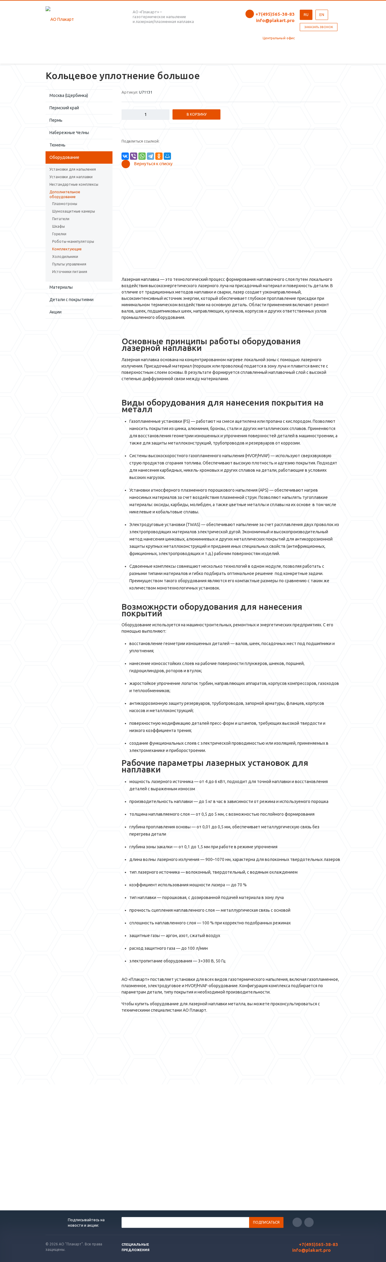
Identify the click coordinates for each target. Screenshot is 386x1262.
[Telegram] (150, 156)
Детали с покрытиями (71, 299)
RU (306, 15)
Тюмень (57, 145)
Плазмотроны (64, 204)
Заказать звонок (318, 27)
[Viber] (133, 156)
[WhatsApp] (142, 156)
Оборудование (64, 157)
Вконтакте (297, 1222)
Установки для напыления (72, 169)
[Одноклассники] (159, 156)
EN (321, 15)
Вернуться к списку (153, 163)
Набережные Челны (69, 132)
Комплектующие (67, 249)
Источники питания (69, 272)
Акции (55, 312)
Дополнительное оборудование (64, 194)
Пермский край (64, 107)
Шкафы (58, 226)
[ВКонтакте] (125, 156)
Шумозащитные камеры (73, 211)
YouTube (309, 1222)
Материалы (61, 287)
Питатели (60, 219)
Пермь (55, 120)
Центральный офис (279, 38)
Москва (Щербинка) (68, 95)
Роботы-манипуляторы (73, 241)
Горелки (59, 234)
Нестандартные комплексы (73, 184)
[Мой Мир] (167, 156)
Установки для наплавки (71, 177)
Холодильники (65, 257)
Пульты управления (69, 264)
